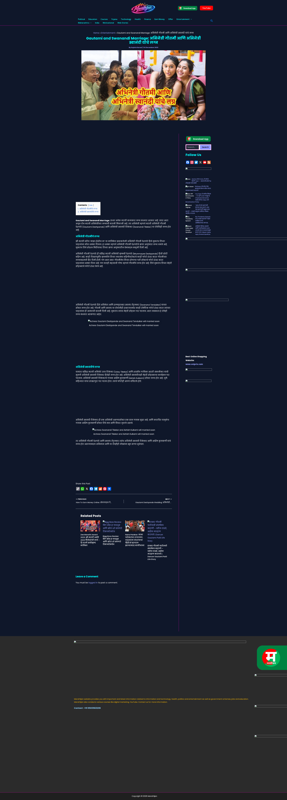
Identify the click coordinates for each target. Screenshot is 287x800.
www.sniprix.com (194, 364)
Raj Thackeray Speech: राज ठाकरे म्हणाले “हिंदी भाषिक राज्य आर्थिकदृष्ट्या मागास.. (203, 220)
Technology (126, 19)
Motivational (108, 23)
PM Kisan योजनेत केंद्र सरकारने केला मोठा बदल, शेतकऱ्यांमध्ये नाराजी (198, 188)
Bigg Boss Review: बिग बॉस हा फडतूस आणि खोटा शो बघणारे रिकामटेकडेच (112, 540)
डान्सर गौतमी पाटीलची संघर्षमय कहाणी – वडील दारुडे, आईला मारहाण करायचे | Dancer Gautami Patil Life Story (157, 552)
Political (81, 19)
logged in (93, 582)
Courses (104, 19)
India (97, 23)
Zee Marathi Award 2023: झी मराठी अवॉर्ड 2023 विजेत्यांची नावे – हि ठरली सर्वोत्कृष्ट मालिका (90, 540)
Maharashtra (83, 23)
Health (138, 19)
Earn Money (159, 19)
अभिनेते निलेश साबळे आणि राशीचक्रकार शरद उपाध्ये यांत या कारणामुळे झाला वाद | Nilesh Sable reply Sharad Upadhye (203, 230)
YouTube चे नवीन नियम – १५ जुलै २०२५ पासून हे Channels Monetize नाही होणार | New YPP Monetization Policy (198, 198)
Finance (147, 19)
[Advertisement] (124, 150)
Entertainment (183, 19)
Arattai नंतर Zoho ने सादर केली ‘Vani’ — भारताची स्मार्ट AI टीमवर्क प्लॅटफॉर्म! (198, 181)
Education (92, 19)
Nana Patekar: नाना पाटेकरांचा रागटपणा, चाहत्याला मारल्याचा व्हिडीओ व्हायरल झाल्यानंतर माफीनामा (134, 540)
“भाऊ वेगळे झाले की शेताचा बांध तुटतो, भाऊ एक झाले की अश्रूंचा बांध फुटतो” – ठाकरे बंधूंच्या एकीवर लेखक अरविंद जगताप (198, 209)
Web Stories (122, 23)
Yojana (114, 19)
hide (90, 205)
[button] (206, 8)
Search (205, 147)
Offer (170, 19)
